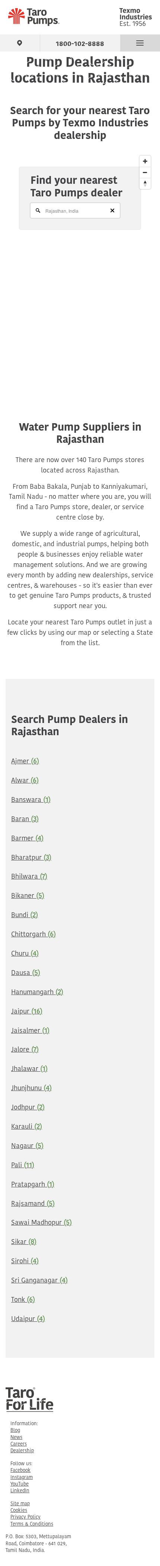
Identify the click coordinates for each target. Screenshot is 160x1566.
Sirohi (25, 1261)
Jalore (25, 1050)
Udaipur (28, 1319)
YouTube (19, 1484)
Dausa (25, 973)
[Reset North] (145, 183)
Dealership (22, 1451)
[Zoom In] (145, 161)
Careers (18, 1444)
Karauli (26, 1127)
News (16, 1437)
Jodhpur (28, 1108)
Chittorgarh (33, 935)
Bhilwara (29, 877)
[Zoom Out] (145, 172)
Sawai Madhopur (41, 1223)
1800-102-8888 (80, 42)
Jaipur (26, 1012)
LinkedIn (19, 1491)
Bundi (24, 915)
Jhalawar (29, 1069)
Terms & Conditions (31, 1524)
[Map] (80, 269)
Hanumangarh (37, 992)
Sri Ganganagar (39, 1281)
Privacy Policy (25, 1517)
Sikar (23, 1242)
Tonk (23, 1300)
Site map (20, 1504)
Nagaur (27, 1146)
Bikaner (27, 896)
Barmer (27, 839)
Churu (25, 954)
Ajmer (25, 762)
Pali (22, 1165)
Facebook (20, 1470)
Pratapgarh (32, 1185)
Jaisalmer (30, 1031)
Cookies (18, 1510)
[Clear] (112, 210)
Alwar (25, 781)
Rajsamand (33, 1204)
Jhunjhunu (31, 1088)
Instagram (21, 1477)
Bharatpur (31, 858)
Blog (15, 1430)
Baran (25, 819)
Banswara (31, 800)
